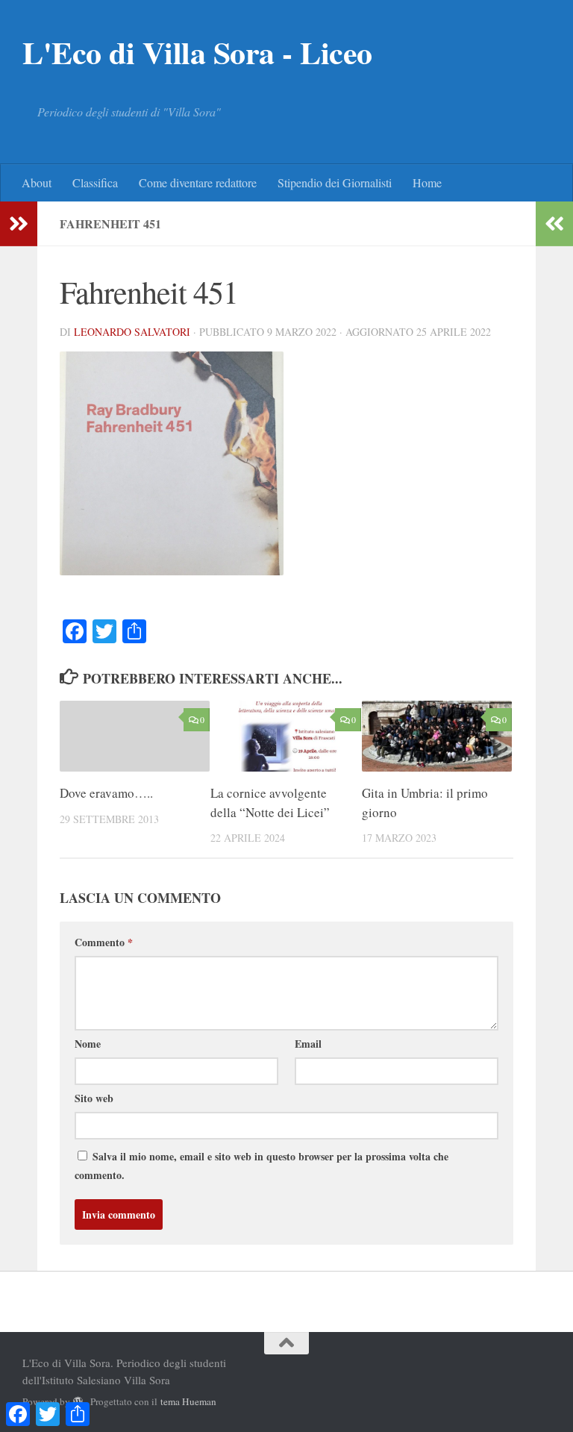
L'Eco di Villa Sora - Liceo (197, 52)
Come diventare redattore (198, 182)
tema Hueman (188, 1401)
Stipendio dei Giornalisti (335, 182)
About (36, 182)
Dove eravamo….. (106, 792)
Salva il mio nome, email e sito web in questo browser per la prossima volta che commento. (261, 1165)
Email (308, 1043)
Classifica (95, 182)
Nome (88, 1043)
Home (427, 182)
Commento (104, 942)
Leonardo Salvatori (132, 332)
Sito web (94, 1098)
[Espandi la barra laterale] (18, 223)
